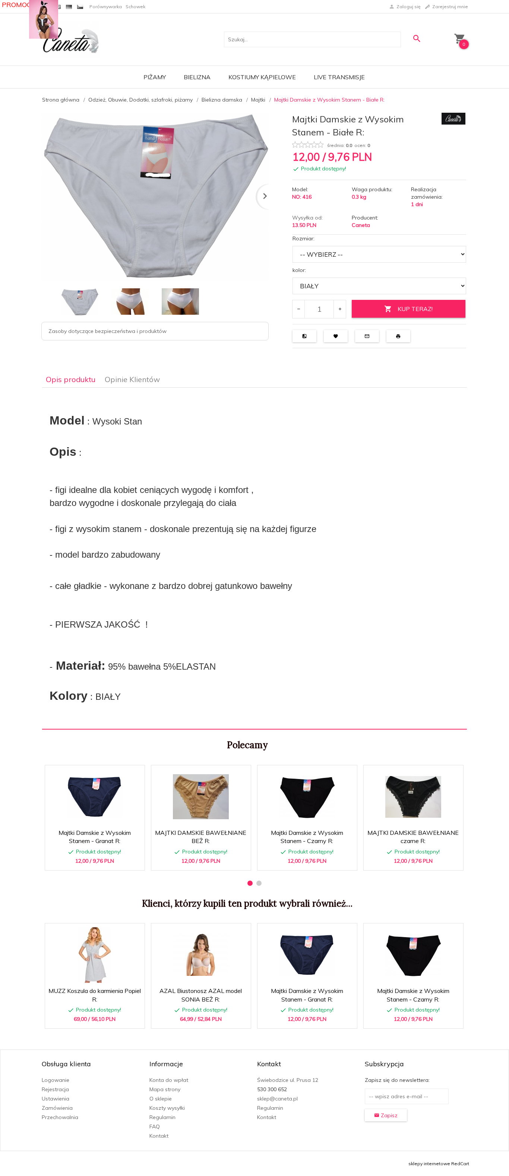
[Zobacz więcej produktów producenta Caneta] (453, 118)
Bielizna (197, 77)
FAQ (154, 1126)
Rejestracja (55, 1089)
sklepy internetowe (429, 1163)
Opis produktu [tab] (70, 379)
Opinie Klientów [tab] (132, 379)
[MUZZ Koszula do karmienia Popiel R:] (94, 955)
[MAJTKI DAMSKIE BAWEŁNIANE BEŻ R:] (200, 796)
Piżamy (154, 77)
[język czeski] (80, 6)
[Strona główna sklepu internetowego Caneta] (71, 39)
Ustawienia (55, 1098)
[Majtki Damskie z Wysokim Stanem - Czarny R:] (307, 797)
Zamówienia (57, 1108)
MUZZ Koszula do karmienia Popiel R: (95, 1006)
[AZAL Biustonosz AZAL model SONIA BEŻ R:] (200, 955)
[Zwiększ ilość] (339, 309)
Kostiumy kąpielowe (262, 77)
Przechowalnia (60, 1117)
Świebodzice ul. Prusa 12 (287, 1080)
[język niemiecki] (69, 6)
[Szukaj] (417, 38)
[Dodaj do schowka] (115, 774)
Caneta (361, 225)
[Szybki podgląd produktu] (98, 774)
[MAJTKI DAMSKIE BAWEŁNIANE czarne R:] (413, 797)
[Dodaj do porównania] (133, 774)
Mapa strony (164, 1089)
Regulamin (162, 1117)
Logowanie (55, 1080)
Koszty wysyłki (167, 1108)
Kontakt (158, 1135)
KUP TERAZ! (415, 309)
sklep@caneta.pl (277, 1098)
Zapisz (388, 1115)
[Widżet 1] (43, 19)
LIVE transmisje (339, 77)
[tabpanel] (254, 559)
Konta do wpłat (168, 1080)
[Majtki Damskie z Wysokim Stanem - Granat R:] (94, 797)
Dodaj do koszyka (97, 861)
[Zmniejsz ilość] (299, 309)
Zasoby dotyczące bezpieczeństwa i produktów (107, 331)
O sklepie (160, 1098)
